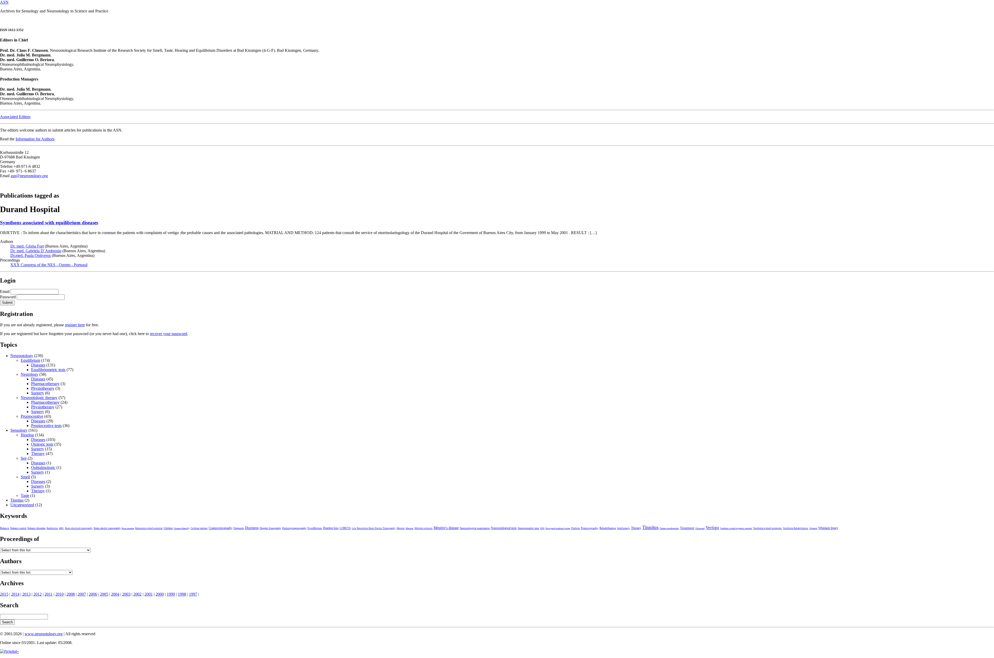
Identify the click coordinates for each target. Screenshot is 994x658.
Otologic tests (42, 444)
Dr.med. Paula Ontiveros (30, 255)
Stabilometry (623, 528)
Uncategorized (22, 505)
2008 (71, 594)
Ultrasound (700, 528)
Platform (575, 528)
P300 (542, 528)
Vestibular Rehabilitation (795, 528)
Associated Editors (15, 116)
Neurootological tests (504, 528)
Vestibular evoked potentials (767, 528)
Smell (25, 477)
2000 (160, 594)
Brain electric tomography (107, 528)
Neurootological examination (475, 528)
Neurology (29, 374)
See (24, 458)
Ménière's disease (446, 528)
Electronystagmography (294, 528)
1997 (193, 594)
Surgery (37, 393)
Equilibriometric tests (48, 369)
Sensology (18, 430)
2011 (49, 594)
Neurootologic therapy (39, 397)
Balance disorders (36, 528)
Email (5, 291)
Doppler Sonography (270, 528)
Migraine (409, 528)
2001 (148, 594)
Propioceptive (32, 416)
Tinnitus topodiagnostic (669, 528)
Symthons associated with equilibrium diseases (49, 222)
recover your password (168, 333)
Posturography (589, 528)
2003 (126, 594)
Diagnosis (238, 528)
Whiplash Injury (828, 528)
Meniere (401, 528)
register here (75, 325)
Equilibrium (30, 360)
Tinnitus (17, 500)
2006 (93, 594)
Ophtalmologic (43, 467)
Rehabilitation (608, 528)
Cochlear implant (199, 528)
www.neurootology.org (44, 634)
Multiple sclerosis (423, 528)
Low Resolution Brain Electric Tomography (374, 528)
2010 (59, 594)
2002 (137, 594)
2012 (37, 594)
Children (168, 528)
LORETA (345, 528)
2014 (15, 594)
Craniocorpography (220, 528)
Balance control (18, 528)
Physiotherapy (42, 388)
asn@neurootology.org (29, 175)
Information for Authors (35, 139)
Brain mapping (128, 528)
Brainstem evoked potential (149, 528)
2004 (115, 594)
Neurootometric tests (528, 528)
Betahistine (52, 528)
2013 (26, 594)
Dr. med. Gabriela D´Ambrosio (35, 251)
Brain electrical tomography (79, 528)
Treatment (687, 528)
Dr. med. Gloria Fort (27, 246)
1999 (171, 594)
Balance (4, 528)
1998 (182, 594)
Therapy (38, 453)
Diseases (38, 365)
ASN (4, 2)
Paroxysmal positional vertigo (557, 528)
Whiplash (813, 528)
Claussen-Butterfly (181, 528)
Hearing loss (331, 528)
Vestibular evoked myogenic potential (736, 528)
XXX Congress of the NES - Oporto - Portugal (48, 265)
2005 (104, 594)
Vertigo (712, 527)
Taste (25, 495)
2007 (82, 594)
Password (8, 297)
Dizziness (252, 528)
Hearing (27, 435)
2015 (4, 594)
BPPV (61, 528)
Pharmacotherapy (45, 383)
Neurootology (21, 355)
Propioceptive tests (46, 425)
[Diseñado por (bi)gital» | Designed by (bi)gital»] (9, 651)
